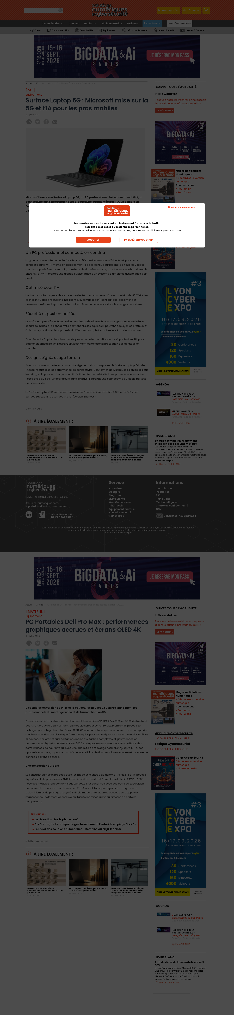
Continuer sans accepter (182, 207)
